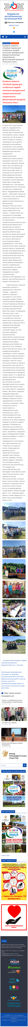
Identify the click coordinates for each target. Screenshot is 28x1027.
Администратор (14, 64)
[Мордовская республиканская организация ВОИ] (3, 37)
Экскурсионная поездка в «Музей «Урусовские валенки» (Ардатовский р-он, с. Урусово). (14, 662)
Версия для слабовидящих (16, 22)
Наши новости (15, 43)
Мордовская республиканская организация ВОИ (13, 16)
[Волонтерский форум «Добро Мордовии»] (14, 729)
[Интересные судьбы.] (14, 708)
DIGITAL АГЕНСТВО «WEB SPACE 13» (18, 1020)
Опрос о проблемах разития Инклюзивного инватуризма (12, 701)
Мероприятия (6, 43)
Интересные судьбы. (9, 722)
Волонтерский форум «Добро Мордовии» (12, 744)
